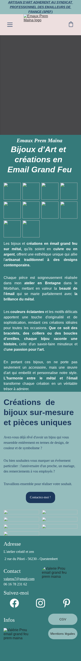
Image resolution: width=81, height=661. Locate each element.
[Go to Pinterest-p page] (66, 603)
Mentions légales (62, 633)
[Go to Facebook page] (16, 603)
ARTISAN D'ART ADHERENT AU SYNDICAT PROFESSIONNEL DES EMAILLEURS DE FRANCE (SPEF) (40, 6)
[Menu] (10, 25)
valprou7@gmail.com (19, 579)
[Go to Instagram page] (43, 603)
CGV (62, 619)
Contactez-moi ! (40, 497)
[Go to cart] (71, 24)
